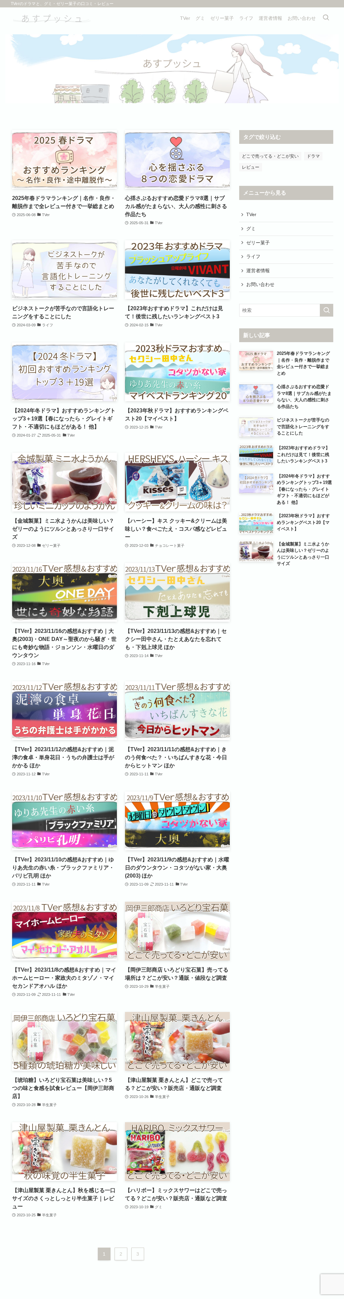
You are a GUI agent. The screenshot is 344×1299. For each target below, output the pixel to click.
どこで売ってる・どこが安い (270, 156)
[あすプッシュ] (51, 18)
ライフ (253, 256)
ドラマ (313, 156)
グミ (251, 228)
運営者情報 (258, 270)
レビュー (250, 167)
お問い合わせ (260, 284)
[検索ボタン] (325, 18)
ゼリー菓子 (258, 242)
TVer (251, 214)
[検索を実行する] (326, 310)
